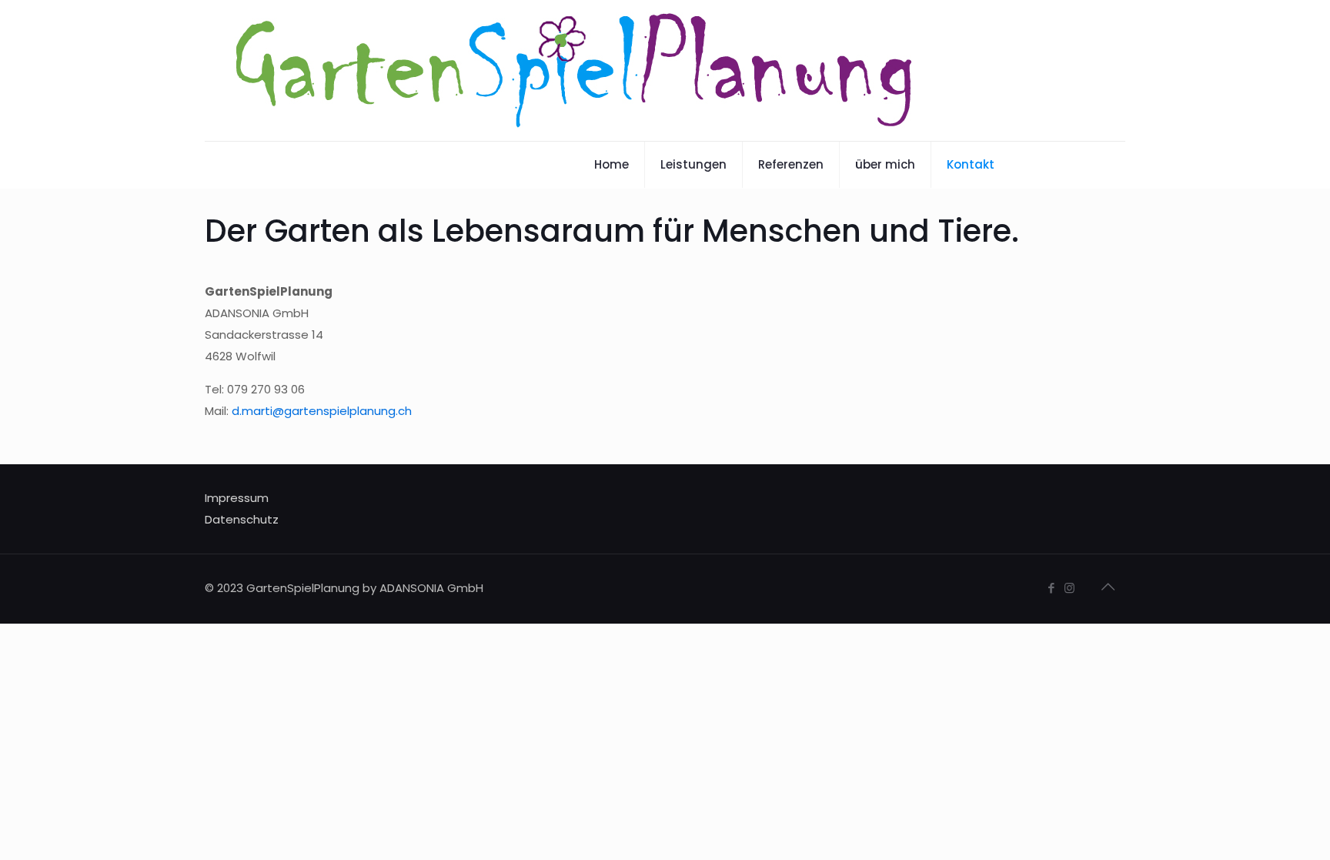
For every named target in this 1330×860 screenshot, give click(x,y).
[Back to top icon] (1109, 587)
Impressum (237, 498)
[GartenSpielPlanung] (574, 70)
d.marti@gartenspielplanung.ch (322, 411)
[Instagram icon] (1071, 588)
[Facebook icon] (1052, 588)
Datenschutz (242, 519)
